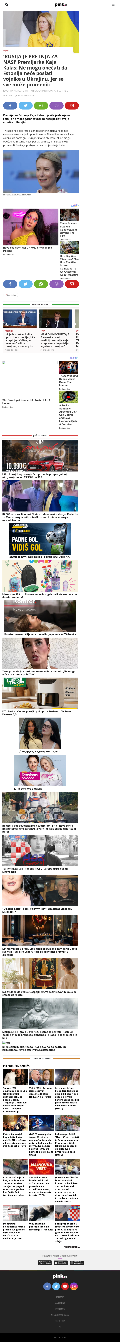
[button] (6, 324)
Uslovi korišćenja (60, 1315)
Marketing (60, 1303)
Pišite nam (60, 1321)
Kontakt (60, 1297)
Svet (6, 51)
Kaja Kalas (11, 295)
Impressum (60, 1309)
